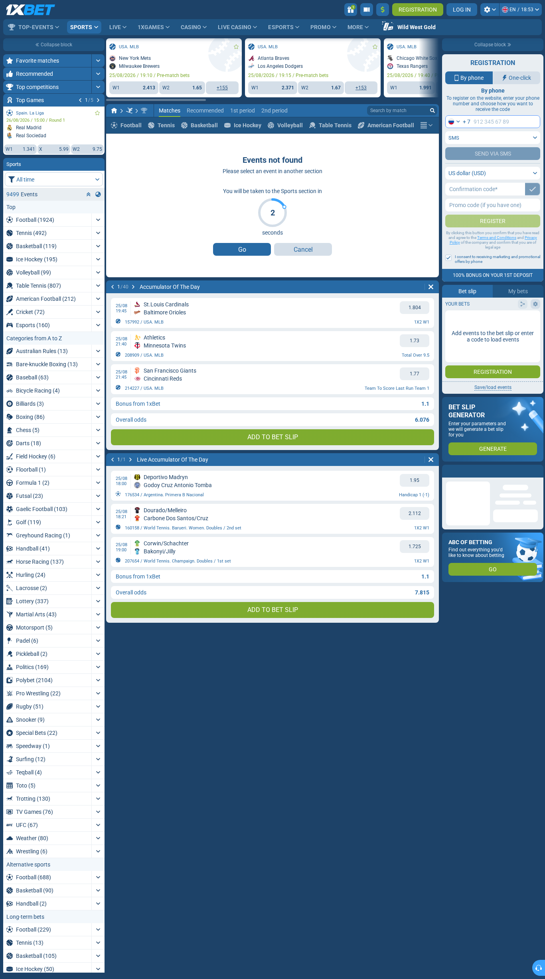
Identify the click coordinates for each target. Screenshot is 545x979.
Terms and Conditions (496, 237)
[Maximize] (98, 60)
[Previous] (80, 100)
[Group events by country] (98, 194)
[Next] (98, 100)
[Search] (432, 110)
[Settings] (489, 9)
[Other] (426, 125)
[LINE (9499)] (114, 110)
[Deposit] (382, 9)
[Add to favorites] (97, 113)
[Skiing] (129, 110)
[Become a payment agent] (366, 9)
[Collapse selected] (88, 194)
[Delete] (431, 287)
